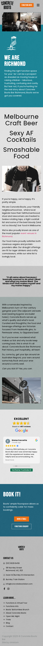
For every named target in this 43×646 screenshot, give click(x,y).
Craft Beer (21, 119)
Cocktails (21, 136)
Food (21, 152)
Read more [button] (10, 460)
